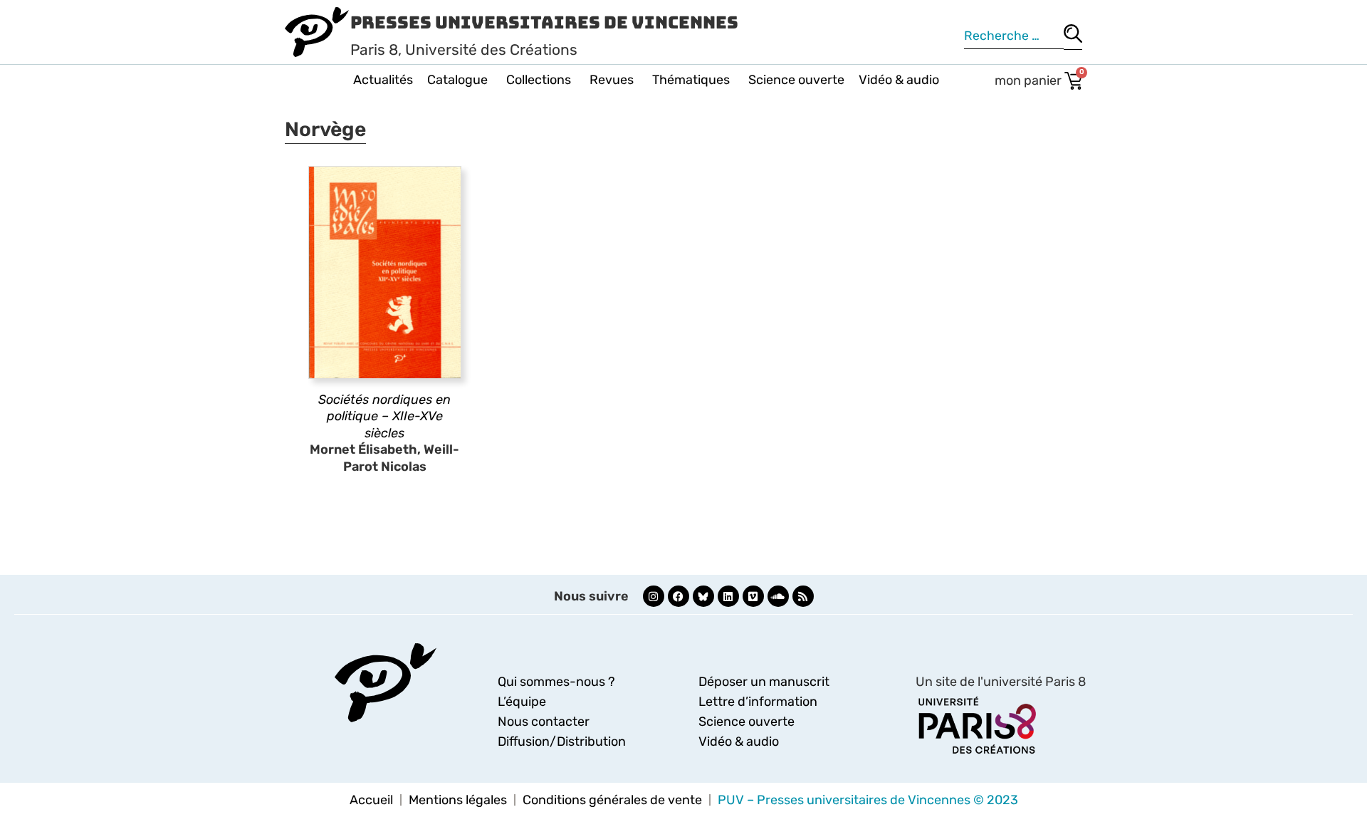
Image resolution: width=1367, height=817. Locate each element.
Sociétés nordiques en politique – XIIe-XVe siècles (384, 416)
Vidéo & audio (899, 80)
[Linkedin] (728, 596)
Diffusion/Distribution (562, 741)
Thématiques (691, 80)
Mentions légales (458, 800)
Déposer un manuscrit (763, 681)
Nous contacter (544, 721)
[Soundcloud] (778, 596)
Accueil (371, 800)
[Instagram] (653, 596)
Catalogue (457, 80)
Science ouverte (796, 80)
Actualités (383, 80)
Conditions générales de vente (612, 800)
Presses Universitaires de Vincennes (544, 22)
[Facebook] (678, 596)
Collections (538, 80)
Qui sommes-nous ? (556, 681)
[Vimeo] (753, 596)
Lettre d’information (757, 701)
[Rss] (803, 596)
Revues (612, 80)
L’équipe (522, 701)
